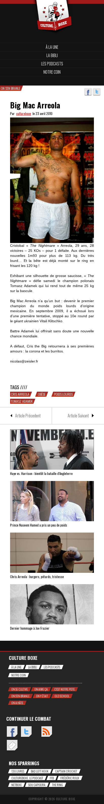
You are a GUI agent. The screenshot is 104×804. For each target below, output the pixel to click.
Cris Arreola (20, 394)
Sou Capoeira (36, 785)
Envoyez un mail (12, 745)
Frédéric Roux (69, 778)
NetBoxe (16, 785)
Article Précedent (28, 416)
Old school (62, 696)
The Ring (57, 785)
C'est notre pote (64, 689)
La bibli (52, 55)
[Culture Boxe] (52, 8)
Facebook (88, 92)
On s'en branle (20, 696)
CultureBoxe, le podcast (27, 778)
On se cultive (19, 689)
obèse (41, 394)
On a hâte (17, 703)
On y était (42, 696)
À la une (52, 47)
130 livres (17, 771)
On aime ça (41, 689)
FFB (52, 778)
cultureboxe (23, 113)
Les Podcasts (52, 64)
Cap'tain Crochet (66, 771)
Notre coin (52, 72)
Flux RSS (46, 732)
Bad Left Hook (39, 771)
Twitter (96, 92)
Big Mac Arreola (35, 105)
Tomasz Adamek (22, 401)
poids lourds (63, 394)
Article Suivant (78, 416)
